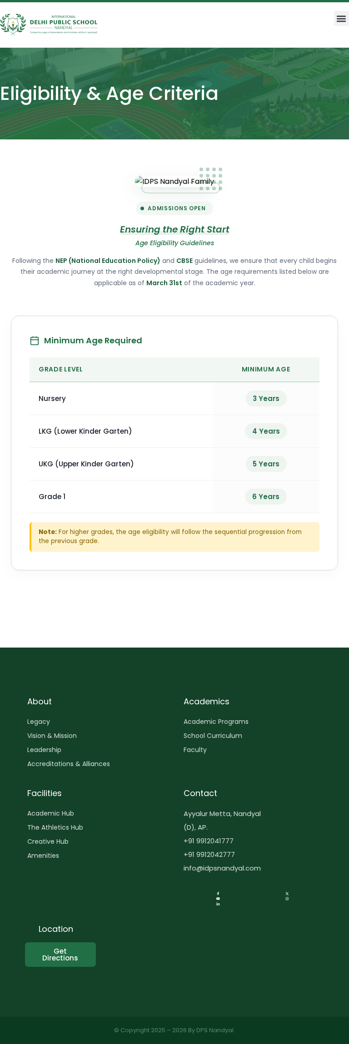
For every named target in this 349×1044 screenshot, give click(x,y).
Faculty (195, 749)
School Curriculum (213, 735)
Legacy (38, 721)
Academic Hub (50, 813)
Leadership (44, 749)
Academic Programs (216, 721)
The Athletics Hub (55, 827)
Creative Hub (48, 841)
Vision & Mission (52, 735)
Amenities (43, 855)
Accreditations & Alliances (68, 763)
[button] (341, 18)
